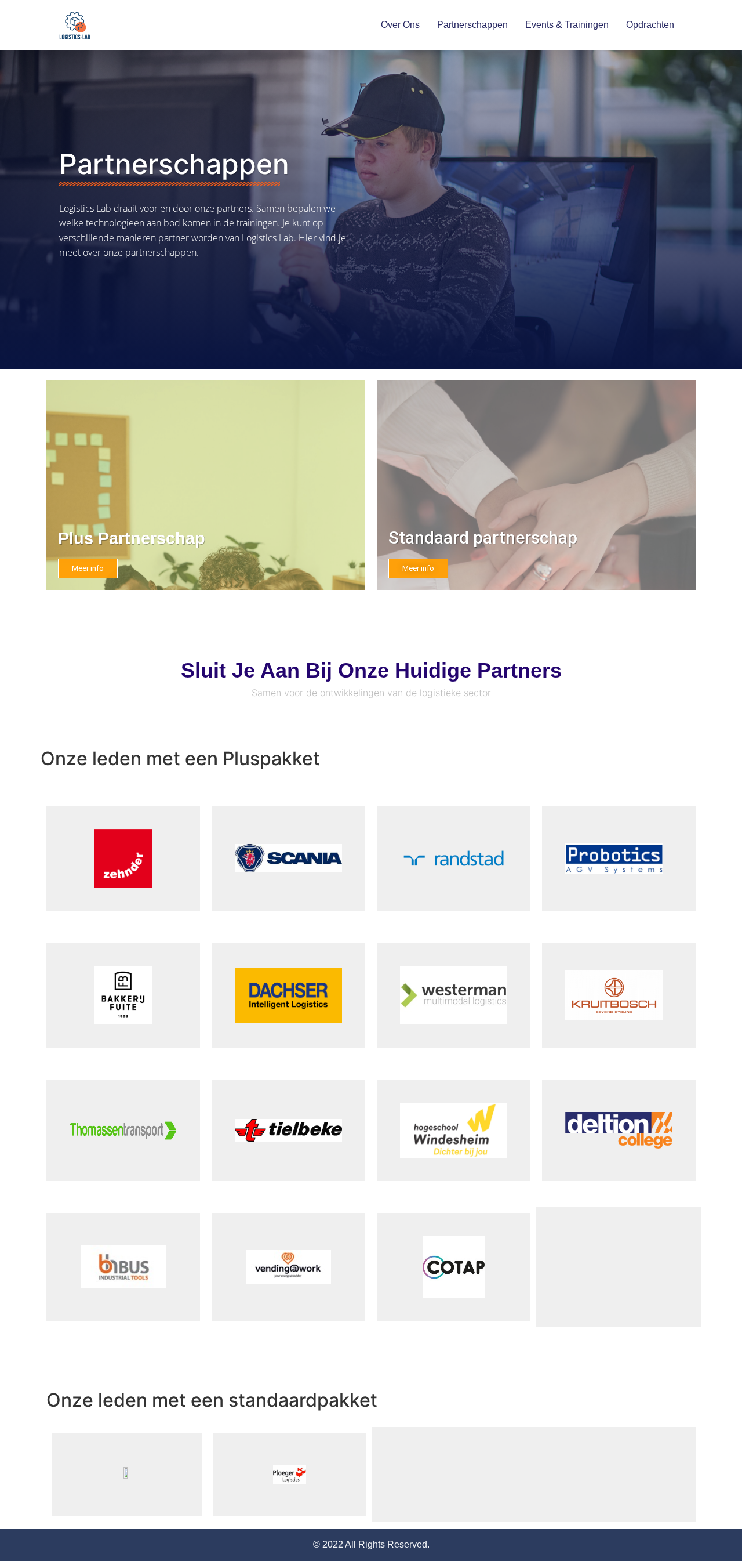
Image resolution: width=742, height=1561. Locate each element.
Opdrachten (650, 25)
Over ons (400, 25)
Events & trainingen (567, 25)
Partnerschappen (472, 25)
